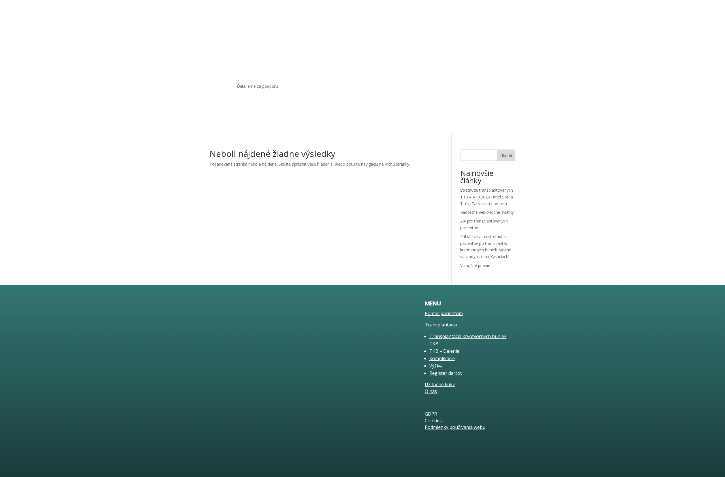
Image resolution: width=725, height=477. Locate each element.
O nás (469, 48)
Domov (341, 48)
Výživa (436, 366)
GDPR (431, 414)
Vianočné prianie (475, 265)
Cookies (433, 421)
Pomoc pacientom (371, 48)
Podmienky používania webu (455, 427)
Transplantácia (407, 48)
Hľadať (506, 155)
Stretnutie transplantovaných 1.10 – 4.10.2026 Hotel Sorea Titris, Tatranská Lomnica (486, 196)
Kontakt (488, 48)
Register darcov (445, 373)
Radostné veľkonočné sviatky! (487, 212)
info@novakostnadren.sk (259, 359)
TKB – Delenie (444, 351)
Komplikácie (442, 358)
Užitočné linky (445, 48)
